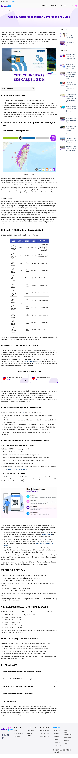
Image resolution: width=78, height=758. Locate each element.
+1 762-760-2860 (11, 1)
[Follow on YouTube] (8, 735)
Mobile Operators (10, 10)
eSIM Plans (44, 5)
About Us (63, 5)
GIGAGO (38, 361)
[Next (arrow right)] (5, 756)
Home (36, 5)
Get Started (54, 5)
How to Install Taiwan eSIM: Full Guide (20, 469)
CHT (23, 412)
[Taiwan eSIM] (6, 5)
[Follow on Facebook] (3, 735)
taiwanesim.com (29, 361)
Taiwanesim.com (46, 534)
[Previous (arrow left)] (1, 756)
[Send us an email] (5, 735)
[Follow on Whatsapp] (3, 738)
